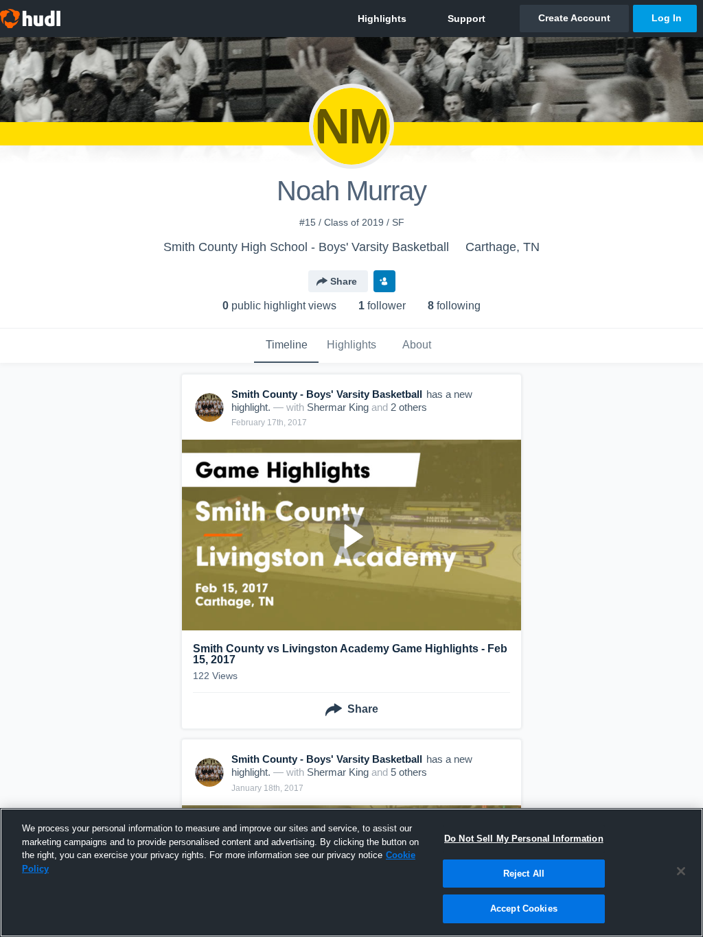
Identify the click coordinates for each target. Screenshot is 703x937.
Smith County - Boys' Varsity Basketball (326, 394)
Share (343, 281)
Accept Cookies (523, 908)
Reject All (523, 873)
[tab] (286, 346)
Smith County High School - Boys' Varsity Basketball (306, 247)
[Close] (681, 871)
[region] (351, 872)
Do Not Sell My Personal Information (523, 838)
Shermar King (338, 407)
